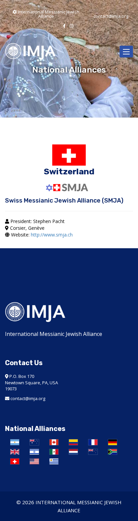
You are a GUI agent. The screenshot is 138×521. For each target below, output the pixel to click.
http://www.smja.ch (52, 234)
